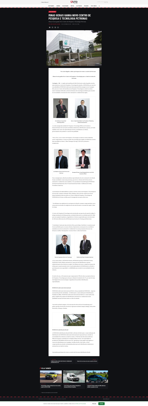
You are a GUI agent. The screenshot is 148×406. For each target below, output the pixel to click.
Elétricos (79, 6)
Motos (72, 6)
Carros (58, 6)
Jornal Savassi (53, 398)
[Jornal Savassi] (106, 398)
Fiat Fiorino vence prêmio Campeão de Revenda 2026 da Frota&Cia (72, 386)
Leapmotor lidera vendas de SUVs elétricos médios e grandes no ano (96, 386)
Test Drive (94, 6)
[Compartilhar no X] (55, 27)
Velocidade (65, 6)
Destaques (51, 6)
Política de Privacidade (81, 403)
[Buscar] (99, 6)
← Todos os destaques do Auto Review (48, 392)
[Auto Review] (74, 2)
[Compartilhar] (58, 27)
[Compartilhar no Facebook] (52, 27)
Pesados (86, 6)
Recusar (94, 403)
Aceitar (101, 403)
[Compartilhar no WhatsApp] (50, 27)
